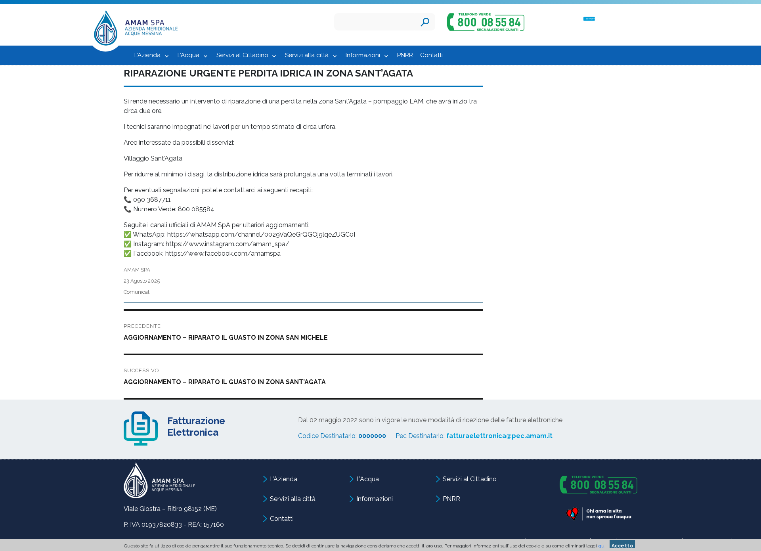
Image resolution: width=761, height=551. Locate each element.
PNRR (405, 55)
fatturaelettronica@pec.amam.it (499, 436)
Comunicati (137, 292)
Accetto (622, 545)
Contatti (431, 55)
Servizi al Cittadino (242, 55)
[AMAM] (133, 30)
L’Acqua (188, 55)
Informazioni (363, 55)
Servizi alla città (307, 55)
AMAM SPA (137, 270)
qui (602, 546)
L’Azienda (147, 55)
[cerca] (425, 22)
